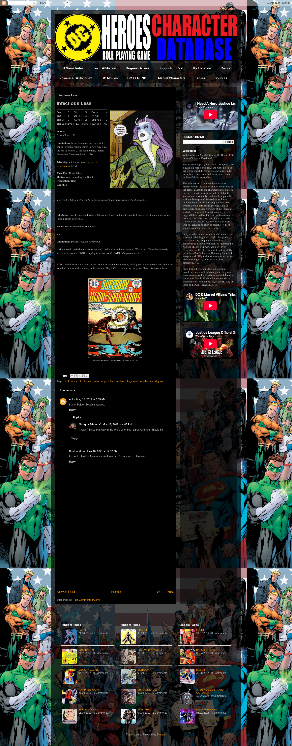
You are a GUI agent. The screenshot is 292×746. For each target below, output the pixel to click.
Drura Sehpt (99, 381)
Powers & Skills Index (75, 78)
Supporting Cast (171, 68)
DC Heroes (84, 381)
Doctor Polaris (207, 709)
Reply (72, 409)
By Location (202, 68)
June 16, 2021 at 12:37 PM (101, 451)
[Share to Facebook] (83, 376)
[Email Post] (65, 375)
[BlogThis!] (76, 376)
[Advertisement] (115, 556)
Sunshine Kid (87, 650)
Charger (143, 630)
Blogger (161, 734)
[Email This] (72, 376)
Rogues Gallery (137, 68)
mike (72, 399)
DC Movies (110, 78)
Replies (77, 417)
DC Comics (70, 381)
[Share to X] (79, 376)
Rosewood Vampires (150, 650)
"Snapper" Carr (88, 689)
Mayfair (159, 381)
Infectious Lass (117, 381)
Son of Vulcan (88, 669)
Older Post (165, 592)
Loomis (200, 630)
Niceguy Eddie (88, 424)
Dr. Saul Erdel (147, 689)
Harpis (82, 630)
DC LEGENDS (138, 78)
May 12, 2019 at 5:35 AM (90, 399)
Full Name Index (71, 68)
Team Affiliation (104, 68)
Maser (200, 669)
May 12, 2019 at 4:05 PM (117, 424)
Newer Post (66, 592)
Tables (200, 78)
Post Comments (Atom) (86, 599)
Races (225, 68)
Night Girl (144, 709)
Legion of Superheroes (140, 381)
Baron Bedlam (205, 650)
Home (116, 592)
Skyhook (143, 669)
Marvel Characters (172, 78)
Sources (221, 78)
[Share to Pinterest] (87, 376)
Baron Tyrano (88, 709)
